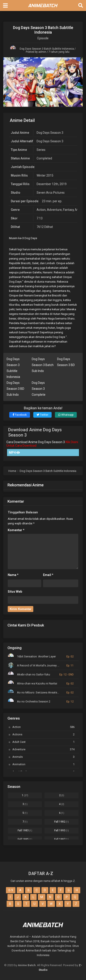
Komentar (16, 530)
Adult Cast (43, 742)
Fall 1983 (25, 830)
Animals (43, 756)
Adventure (54, 209)
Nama (13, 575)
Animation (43, 764)
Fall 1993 (61, 830)
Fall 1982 (61, 821)
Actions (43, 734)
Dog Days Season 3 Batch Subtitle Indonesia (47, 48)
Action (41, 209)
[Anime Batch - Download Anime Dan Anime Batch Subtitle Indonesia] (43, 8)
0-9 (10, 890)
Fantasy (68, 209)
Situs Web (15, 591)
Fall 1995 (25, 839)
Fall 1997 (61, 839)
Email (48, 575)
